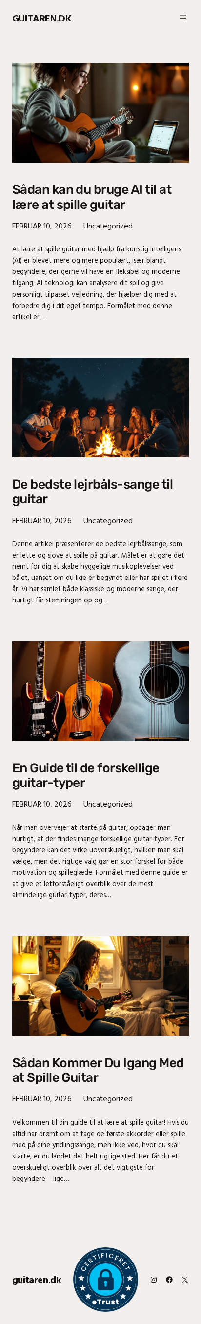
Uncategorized (108, 225)
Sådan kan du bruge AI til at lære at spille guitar (91, 196)
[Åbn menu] (183, 18)
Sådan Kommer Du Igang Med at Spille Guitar (98, 1070)
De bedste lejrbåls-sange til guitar (92, 491)
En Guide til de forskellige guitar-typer (86, 775)
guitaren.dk (42, 18)
